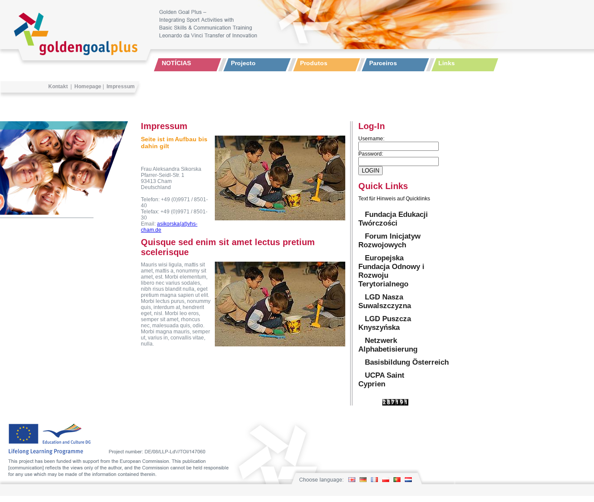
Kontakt (58, 86)
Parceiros (383, 63)
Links (446, 63)
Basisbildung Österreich (407, 362)
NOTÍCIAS (176, 63)
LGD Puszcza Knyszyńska (384, 323)
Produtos (313, 63)
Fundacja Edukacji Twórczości (393, 218)
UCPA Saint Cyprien (381, 379)
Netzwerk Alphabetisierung (387, 344)
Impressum (121, 86)
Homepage (87, 86)
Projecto (243, 63)
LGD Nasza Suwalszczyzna (384, 301)
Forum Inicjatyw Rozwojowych (389, 240)
